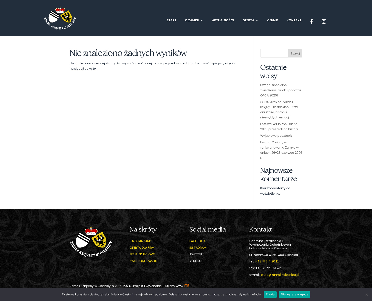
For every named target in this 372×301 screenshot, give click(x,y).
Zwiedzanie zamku (143, 261)
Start (171, 20)
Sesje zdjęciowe (142, 254)
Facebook (197, 241)
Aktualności (223, 20)
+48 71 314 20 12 (267, 261)
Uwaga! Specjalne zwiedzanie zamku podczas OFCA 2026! (280, 90)
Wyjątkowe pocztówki (276, 135)
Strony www (174, 286)
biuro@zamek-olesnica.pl (280, 275)
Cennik (272, 20)
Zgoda (270, 294)
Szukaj (295, 53)
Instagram (197, 247)
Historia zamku (141, 241)
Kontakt (294, 20)
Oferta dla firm (142, 247)
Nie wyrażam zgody (294, 294)
